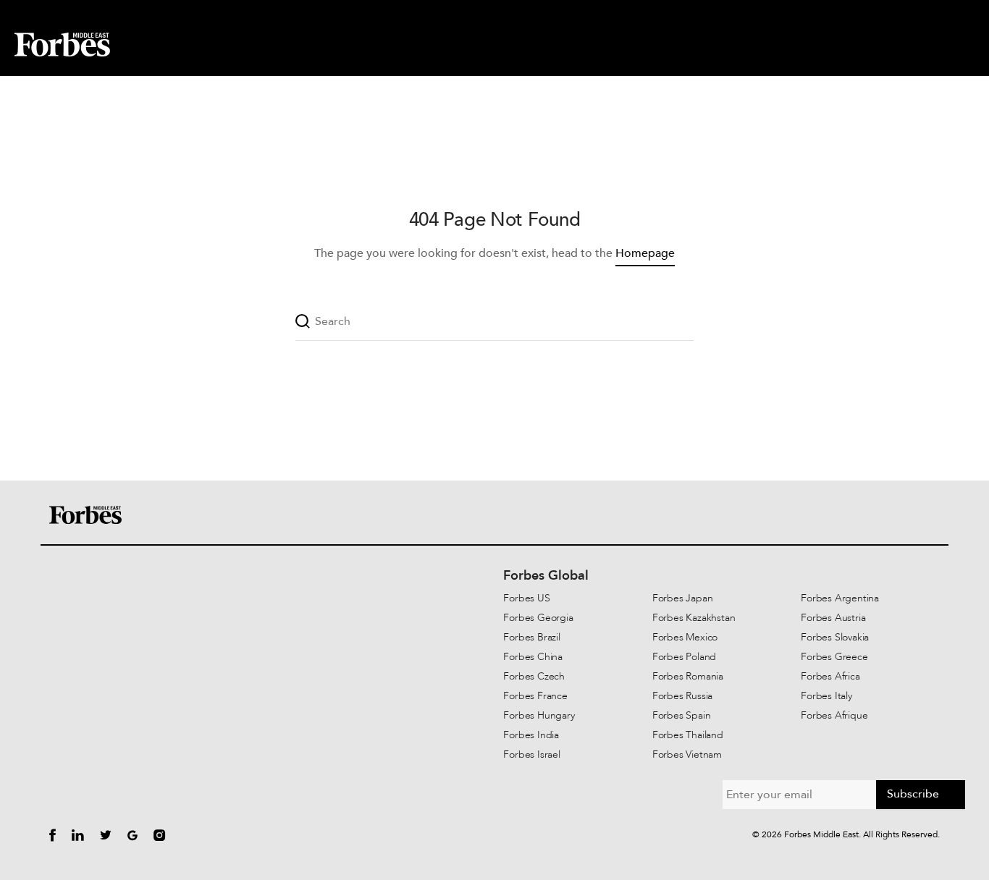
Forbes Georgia (538, 618)
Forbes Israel (531, 754)
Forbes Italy (826, 696)
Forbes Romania (687, 676)
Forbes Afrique (834, 715)
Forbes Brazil (531, 637)
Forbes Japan (682, 598)
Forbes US (526, 598)
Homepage (645, 253)
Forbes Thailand (687, 735)
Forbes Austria (833, 618)
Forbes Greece (834, 657)
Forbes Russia (682, 696)
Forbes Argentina (840, 598)
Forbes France (535, 696)
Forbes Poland (684, 657)
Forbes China (533, 657)
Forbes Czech (534, 676)
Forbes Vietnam (687, 754)
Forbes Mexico (684, 637)
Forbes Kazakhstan (694, 618)
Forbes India (531, 735)
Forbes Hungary (538, 715)
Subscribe (913, 794)
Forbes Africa (830, 676)
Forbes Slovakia (835, 637)
